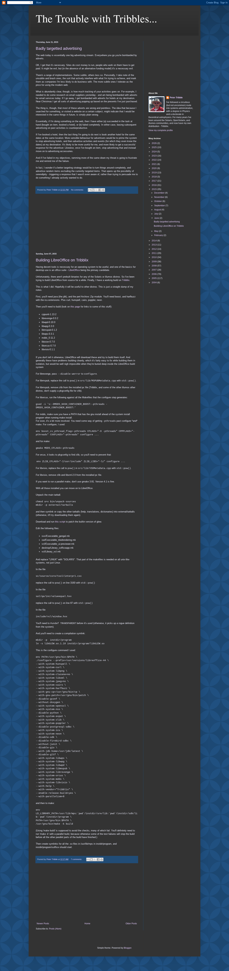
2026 (154, 143)
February (159, 235)
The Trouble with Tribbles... (96, 18)
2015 (154, 189)
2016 (154, 185)
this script (60, 521)
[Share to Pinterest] (103, 190)
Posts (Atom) (55, 928)
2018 (154, 176)
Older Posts (131, 923)
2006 (154, 274)
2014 (154, 240)
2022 (154, 160)
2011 (154, 253)
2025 (154, 147)
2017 (154, 181)
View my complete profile (160, 130)
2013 (154, 245)
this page (75, 306)
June (157, 218)
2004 (154, 282)
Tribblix (126, 280)
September (159, 205)
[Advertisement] (87, 223)
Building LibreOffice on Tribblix (62, 260)
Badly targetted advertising (59, 48)
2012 (154, 249)
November (159, 197)
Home (87, 923)
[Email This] (89, 190)
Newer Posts (43, 923)
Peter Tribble (176, 97)
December (159, 193)
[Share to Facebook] (100, 190)
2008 (154, 265)
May (156, 231)
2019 (154, 172)
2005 (154, 278)
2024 (154, 151)
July (156, 214)
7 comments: (77, 859)
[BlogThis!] (93, 190)
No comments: (77, 190)
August (158, 209)
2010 (154, 257)
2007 (154, 270)
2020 (154, 168)
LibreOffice (74, 270)
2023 (154, 156)
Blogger (127, 948)
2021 (154, 164)
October (158, 201)
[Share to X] (96, 190)
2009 (154, 261)
